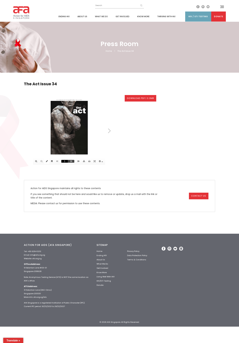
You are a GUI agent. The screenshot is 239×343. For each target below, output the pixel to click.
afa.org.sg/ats (40, 297)
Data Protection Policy (137, 255)
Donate (218, 16)
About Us (82, 16)
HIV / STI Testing (198, 16)
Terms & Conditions (136, 259)
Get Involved (122, 16)
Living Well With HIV (106, 276)
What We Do (101, 16)
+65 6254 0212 (34, 251)
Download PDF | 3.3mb (140, 98)
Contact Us (198, 195)
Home (109, 51)
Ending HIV (64, 16)
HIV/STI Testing (104, 281)
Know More (143, 16)
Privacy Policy (133, 251)
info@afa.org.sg (37, 255)
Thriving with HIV (166, 16)
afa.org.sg (37, 258)
